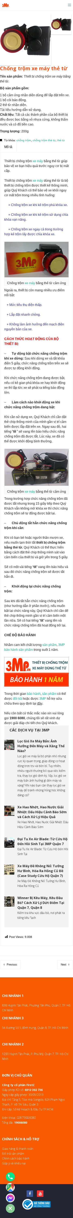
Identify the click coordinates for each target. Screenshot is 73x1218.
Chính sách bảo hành (15, 1158)
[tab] (8, 147)
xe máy (38, 161)
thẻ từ (61, 140)
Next (63, 964)
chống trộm (23, 140)
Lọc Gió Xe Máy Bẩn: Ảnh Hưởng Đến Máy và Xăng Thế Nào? (40, 746)
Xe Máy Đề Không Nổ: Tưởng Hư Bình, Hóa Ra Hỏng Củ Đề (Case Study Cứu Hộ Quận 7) (40, 871)
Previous (12, 964)
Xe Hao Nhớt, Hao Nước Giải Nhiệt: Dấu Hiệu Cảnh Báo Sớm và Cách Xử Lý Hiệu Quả (42, 812)
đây (39, 703)
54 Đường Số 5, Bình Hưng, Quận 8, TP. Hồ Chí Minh (35, 1028)
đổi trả (17, 698)
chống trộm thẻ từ (44, 140)
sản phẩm (49, 645)
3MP (61, 645)
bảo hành (11, 649)
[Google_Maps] (10, 1187)
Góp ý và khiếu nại (14, 1163)
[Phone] (10, 1176)
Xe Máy (22, 881)
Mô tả (8, 147)
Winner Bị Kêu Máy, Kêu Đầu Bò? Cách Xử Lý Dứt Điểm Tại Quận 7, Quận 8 (40, 903)
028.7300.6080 (26, 1118)
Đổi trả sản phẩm (13, 1153)
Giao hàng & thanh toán (17, 1149)
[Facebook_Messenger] (10, 1197)
